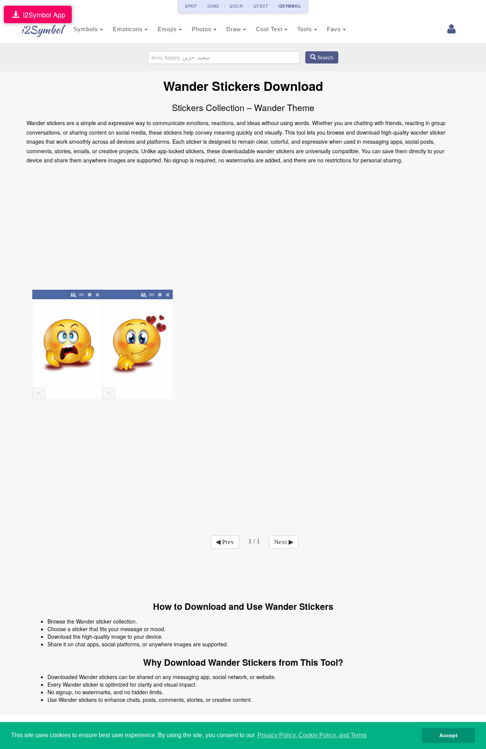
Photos (202, 29)
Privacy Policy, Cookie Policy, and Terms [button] (312, 735)
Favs (335, 29)
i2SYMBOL (289, 6)
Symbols (86, 29)
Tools (305, 29)
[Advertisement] (243, 229)
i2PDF (191, 6)
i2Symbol (42, 29)
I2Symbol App (42, 14)
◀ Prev (225, 542)
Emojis (168, 29)
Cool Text (270, 29)
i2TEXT (260, 6)
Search (324, 57)
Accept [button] (448, 735)
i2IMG (213, 6)
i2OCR (236, 6)
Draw (234, 29)
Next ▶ (283, 542)
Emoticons (129, 29)
